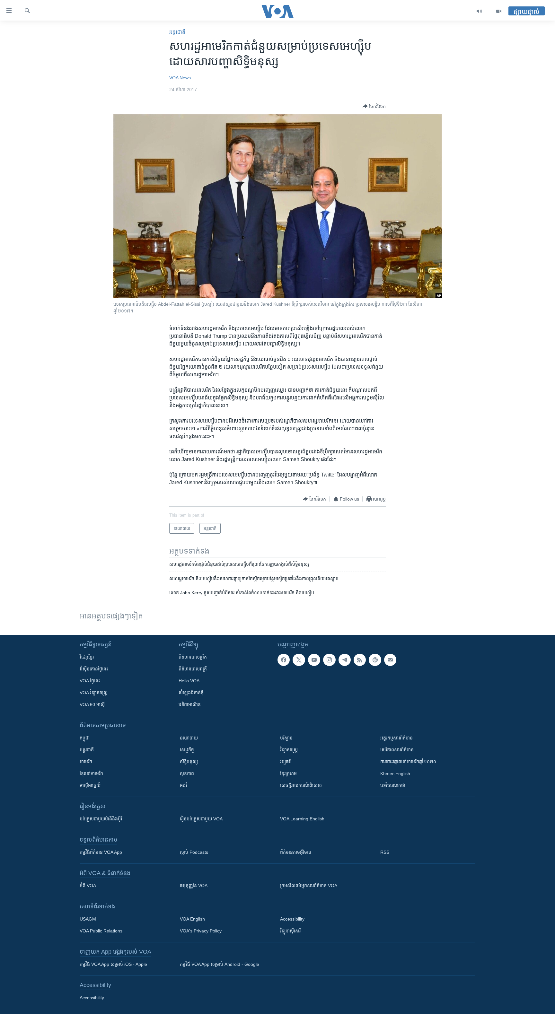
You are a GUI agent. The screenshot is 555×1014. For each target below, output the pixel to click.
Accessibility (292, 919)
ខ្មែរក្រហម (288, 773)
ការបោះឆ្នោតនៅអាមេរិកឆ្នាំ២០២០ (408, 761)
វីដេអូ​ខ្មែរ (87, 657)
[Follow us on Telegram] (345, 660)
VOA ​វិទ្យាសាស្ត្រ (94, 692)
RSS (384, 852)
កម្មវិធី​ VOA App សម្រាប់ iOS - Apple (113, 964)
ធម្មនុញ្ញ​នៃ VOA (193, 885)
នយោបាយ (189, 737)
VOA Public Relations (101, 930)
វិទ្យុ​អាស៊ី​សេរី (290, 930)
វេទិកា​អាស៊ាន (190, 704)
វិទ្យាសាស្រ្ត (289, 749)
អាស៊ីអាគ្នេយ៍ (90, 785)
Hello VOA (189, 680)
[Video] (498, 11)
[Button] (374, 106)
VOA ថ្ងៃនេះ (90, 680)
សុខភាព (187, 773)
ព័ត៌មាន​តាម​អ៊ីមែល (295, 852)
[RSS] (360, 660)
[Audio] (479, 11)
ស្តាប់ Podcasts (194, 852)
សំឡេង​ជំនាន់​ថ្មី (191, 692)
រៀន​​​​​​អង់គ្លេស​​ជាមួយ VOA (201, 818)
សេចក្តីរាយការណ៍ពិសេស (301, 785)
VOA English (192, 919)
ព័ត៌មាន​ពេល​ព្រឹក (193, 657)
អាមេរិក (86, 761)
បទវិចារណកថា (392, 785)
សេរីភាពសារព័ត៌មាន (397, 749)
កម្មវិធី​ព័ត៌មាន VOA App (101, 852)
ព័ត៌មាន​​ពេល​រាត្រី (193, 668)
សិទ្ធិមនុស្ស (189, 761)
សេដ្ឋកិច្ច (187, 749)
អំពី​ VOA (88, 885)
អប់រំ (183, 785)
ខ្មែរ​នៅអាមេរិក (91, 773)
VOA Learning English (302, 818)
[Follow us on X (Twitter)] (299, 660)
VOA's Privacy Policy (201, 930)
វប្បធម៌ (286, 761)
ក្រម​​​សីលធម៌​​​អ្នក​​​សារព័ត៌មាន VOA (308, 885)
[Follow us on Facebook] (284, 660)
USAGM (88, 919)
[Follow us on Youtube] (314, 660)
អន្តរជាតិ (177, 32)
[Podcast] (375, 660)
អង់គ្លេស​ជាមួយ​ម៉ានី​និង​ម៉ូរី (101, 818)
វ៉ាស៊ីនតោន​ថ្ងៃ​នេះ (94, 668)
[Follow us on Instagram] (329, 660)
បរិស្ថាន (286, 737)
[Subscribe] (390, 660)
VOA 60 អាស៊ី (92, 704)
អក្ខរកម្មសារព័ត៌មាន (396, 737)
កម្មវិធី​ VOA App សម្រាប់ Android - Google (219, 964)
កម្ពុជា (85, 737)
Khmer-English (395, 773)
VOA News (180, 77)
